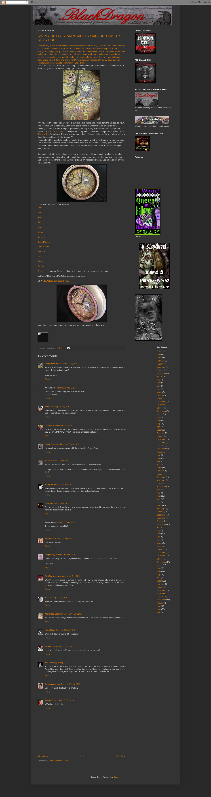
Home (82, 756)
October (160, 351)
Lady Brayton (43, 247)
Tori (39, 212)
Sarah (40, 232)
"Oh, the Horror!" (57, 131)
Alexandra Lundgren (54, 614)
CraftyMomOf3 (51, 364)
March (159, 358)
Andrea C (49, 700)
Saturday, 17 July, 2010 (64, 700)
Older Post (120, 756)
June (159, 354)
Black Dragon (44, 242)
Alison (40, 217)
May (158, 386)
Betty (40, 271)
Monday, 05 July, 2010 (68, 364)
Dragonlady (50, 555)
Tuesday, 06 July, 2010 (65, 630)
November (161, 367)
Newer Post (43, 756)
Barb (47, 503)
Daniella (48, 425)
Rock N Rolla (44, 134)
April (158, 389)
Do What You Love (53, 576)
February (160, 361)
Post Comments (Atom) (58, 761)
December (161, 402)
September (161, 373)
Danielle (41, 237)
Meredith (41, 251)
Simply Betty (43, 46)
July (158, 380)
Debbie (41, 266)
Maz (47, 598)
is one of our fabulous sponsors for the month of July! (73, 46)
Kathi (40, 261)
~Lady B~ (49, 484)
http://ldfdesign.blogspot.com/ (55, 281)
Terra (40, 207)
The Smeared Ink (106, 46)
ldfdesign (49, 646)
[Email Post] (68, 348)
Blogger (117, 777)
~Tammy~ (49, 538)
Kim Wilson (50, 630)
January (160, 364)
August (159, 376)
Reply (47, 379)
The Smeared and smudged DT (84, 51)
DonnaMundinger (52, 684)
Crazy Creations (52, 444)
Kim (39, 256)
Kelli (39, 222)
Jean (40, 227)
